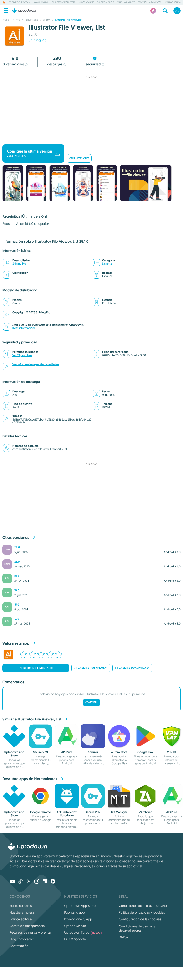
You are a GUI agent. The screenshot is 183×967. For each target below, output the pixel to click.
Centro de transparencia (27, 926)
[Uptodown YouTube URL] (12, 881)
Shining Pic (37, 40)
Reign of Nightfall (173, 2)
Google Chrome (40, 812)
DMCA (123, 937)
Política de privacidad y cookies (142, 912)
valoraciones (13, 64)
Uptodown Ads (75, 926)
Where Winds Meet (126, 2)
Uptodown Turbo (82, 932)
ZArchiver (145, 812)
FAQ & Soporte (75, 939)
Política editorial (21, 919)
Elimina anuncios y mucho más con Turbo (89, 140)
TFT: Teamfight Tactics (19, 2)
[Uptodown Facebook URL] (53, 881)
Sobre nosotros (21, 906)
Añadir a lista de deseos (92, 668)
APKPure (66, 752)
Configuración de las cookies (140, 919)
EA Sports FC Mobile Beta (63, 2)
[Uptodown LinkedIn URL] (45, 881)
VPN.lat (171, 752)
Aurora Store (119, 752)
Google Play (145, 752)
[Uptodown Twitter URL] (28, 881)
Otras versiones (79, 158)
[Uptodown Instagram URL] (37, 881)
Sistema (107, 264)
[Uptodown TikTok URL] (20, 881)
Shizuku (93, 752)
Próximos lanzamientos (149, 2)
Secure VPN (40, 752)
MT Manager (119, 812)
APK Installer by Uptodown (67, 813)
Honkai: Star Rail (41, 2)
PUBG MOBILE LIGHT (105, 2)
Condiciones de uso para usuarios (143, 906)
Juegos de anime (86, 2)
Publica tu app (74, 912)
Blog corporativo (22, 939)
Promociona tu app (78, 919)
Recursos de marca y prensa (30, 932)
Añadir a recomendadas (134, 668)
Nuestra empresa (22, 912)
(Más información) (23, 328)
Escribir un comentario (36, 668)
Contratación (19, 946)
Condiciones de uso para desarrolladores (137, 928)
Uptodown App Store (14, 753)
